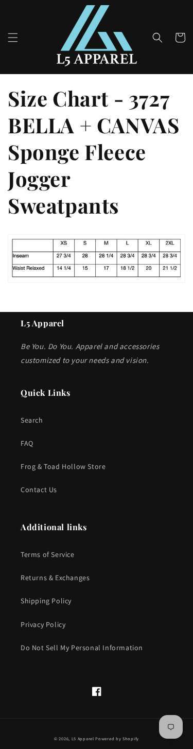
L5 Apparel (83, 738)
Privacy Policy (43, 624)
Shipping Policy (46, 600)
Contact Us (39, 489)
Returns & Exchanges (55, 577)
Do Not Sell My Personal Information (82, 647)
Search (32, 420)
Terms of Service (48, 554)
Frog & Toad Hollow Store (63, 466)
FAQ (27, 443)
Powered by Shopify (117, 738)
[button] (13, 37)
